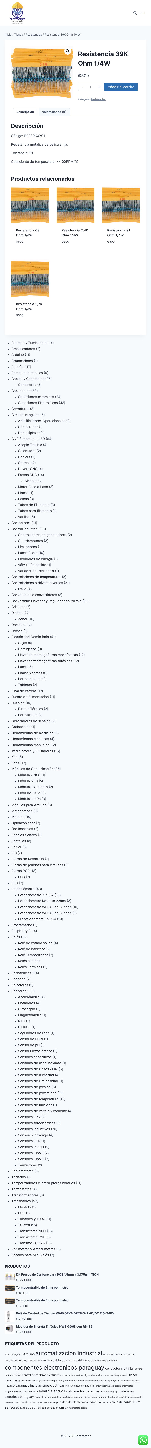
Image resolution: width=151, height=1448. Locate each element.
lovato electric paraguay (82, 1391)
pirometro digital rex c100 (114, 1397)
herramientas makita (130, 1380)
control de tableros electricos (40, 1375)
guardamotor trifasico (73, 1380)
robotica (107, 1402)
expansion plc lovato (117, 1375)
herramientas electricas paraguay (102, 1380)
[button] (67, 51)
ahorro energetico (13, 1354)
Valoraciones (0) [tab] (54, 112)
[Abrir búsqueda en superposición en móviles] (135, 13)
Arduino (29, 1354)
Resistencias (98, 99)
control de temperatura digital (75, 1375)
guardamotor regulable (50, 1380)
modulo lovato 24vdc (62, 1397)
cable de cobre (64, 1360)
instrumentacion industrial (80, 1385)
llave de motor (30, 1391)
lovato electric (51, 1391)
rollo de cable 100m (126, 1402)
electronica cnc (98, 1375)
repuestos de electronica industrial (77, 1402)
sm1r (38, 1408)
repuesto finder (44, 1402)
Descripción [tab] (25, 112)
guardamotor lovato (28, 1380)
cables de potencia (106, 1360)
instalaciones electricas (47, 1385)
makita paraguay (109, 1391)
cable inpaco (85, 1360)
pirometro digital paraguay (87, 1397)
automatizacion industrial (69, 1353)
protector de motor (25, 1402)
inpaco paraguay (17, 1385)
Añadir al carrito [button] (30, 251)
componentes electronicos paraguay (54, 1367)
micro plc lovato (43, 1397)
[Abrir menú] (142, 13)
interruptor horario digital (108, 1386)
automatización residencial (35, 1360)
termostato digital (78, 1408)
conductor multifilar (119, 1368)
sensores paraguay (20, 1407)
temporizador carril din (55, 1407)
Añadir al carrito (121, 87)
